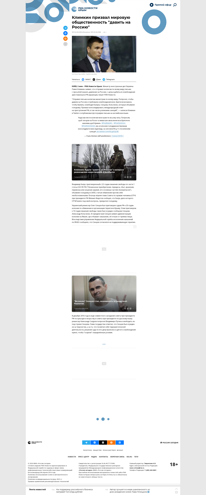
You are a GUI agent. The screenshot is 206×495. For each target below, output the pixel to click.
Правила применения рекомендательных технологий (48, 481)
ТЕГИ (136, 457)
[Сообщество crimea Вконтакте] (95, 442)
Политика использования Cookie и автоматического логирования (48, 476)
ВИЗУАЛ (120, 450)
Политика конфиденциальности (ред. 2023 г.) (45, 479)
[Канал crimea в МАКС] (120, 442)
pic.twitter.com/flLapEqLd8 (107, 131)
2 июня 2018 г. (117, 136)
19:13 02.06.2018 (77, 32)
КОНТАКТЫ (103, 457)
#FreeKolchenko (88, 126)
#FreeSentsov (119, 123)
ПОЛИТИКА (87, 450)
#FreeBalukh (107, 123)
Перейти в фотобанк (91, 74)
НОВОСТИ (72, 457)
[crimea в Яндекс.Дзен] (103, 442)
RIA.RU (129, 457)
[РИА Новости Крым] (84, 9)
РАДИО (94, 457)
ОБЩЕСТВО (97, 450)
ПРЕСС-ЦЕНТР (83, 457)
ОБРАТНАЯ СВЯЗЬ (117, 457)
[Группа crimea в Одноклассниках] (111, 442)
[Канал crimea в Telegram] (86, 442)
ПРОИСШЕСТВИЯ (109, 450)
